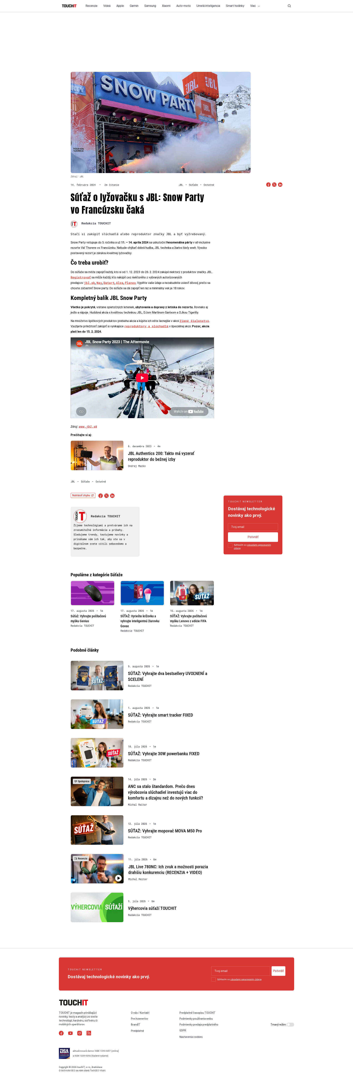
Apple (120, 6)
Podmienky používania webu (196, 1018)
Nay (99, 283)
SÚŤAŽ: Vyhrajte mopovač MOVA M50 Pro (165, 831)
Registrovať (81, 277)
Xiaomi (166, 6)
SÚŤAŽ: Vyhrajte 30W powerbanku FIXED (163, 753)
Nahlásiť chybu (81, 495)
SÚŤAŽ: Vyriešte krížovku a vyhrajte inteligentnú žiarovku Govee (139, 621)
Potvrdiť (253, 537)
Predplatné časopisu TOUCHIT (197, 1012)
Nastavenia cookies (191, 1036)
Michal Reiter (137, 804)
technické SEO (68, 1070)
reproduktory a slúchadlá (146, 326)
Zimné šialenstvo (194, 321)
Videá (106, 6)
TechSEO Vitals (98, 1070)
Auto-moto (183, 6)
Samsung (150, 6)
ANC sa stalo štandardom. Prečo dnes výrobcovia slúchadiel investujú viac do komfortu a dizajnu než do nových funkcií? (165, 792)
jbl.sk (89, 283)
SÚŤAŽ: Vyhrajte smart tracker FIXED (160, 715)
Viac (253, 6)
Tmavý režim (278, 1024)
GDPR (182, 1030)
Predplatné (137, 1031)
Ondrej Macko (137, 466)
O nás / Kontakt (140, 1012)
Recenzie (91, 6)
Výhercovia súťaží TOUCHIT (152, 908)
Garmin (134, 6)
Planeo (130, 283)
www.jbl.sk (88, 426)
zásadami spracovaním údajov (245, 979)
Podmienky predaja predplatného (198, 1024)
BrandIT (135, 1024)
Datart (109, 283)
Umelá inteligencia (208, 6)
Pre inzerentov (139, 1018)
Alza (119, 283)
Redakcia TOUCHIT (96, 223)
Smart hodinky (235, 6)
